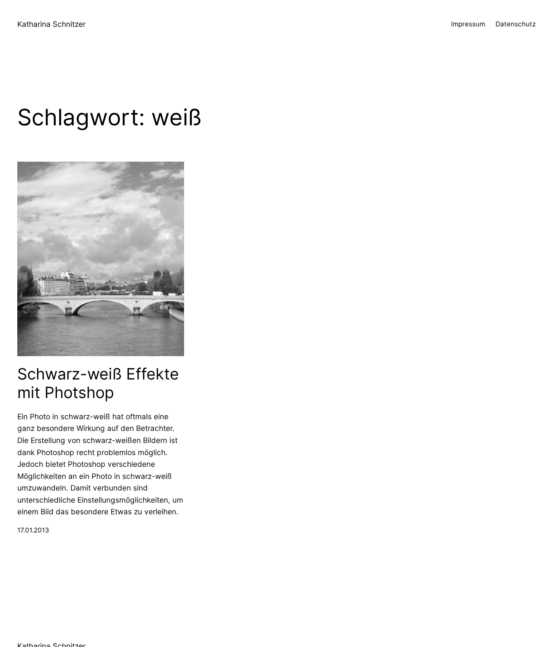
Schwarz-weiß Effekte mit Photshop (98, 383)
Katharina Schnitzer (51, 24)
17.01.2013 (33, 530)
